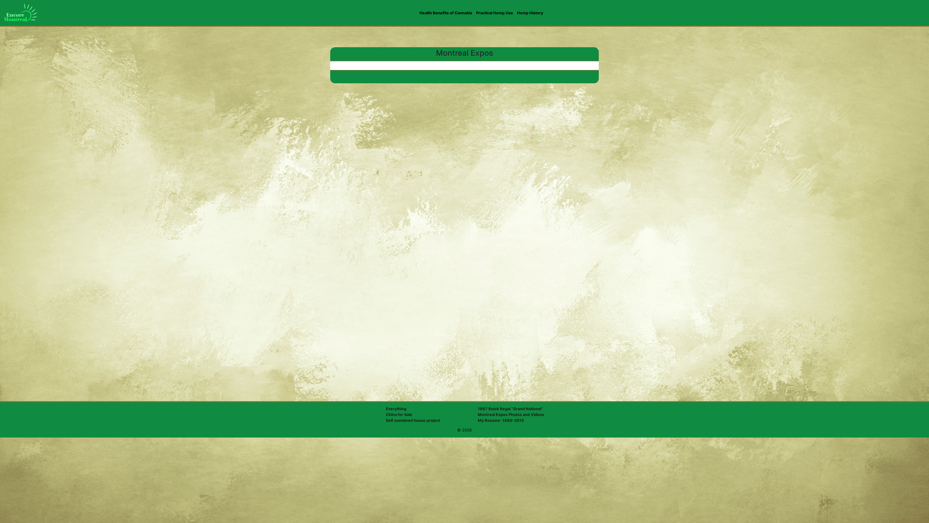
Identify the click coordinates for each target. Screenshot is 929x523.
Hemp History (530, 12)
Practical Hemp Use (494, 12)
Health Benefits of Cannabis (446, 12)
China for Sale (399, 414)
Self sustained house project (413, 420)
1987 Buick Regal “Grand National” (510, 408)
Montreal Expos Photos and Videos (511, 414)
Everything (396, 408)
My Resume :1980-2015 (501, 420)
